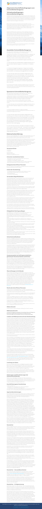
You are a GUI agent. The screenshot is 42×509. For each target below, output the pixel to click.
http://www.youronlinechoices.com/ (12, 357)
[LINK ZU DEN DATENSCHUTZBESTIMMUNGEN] (17, 473)
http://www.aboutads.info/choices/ (22, 356)
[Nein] (40, 505)
